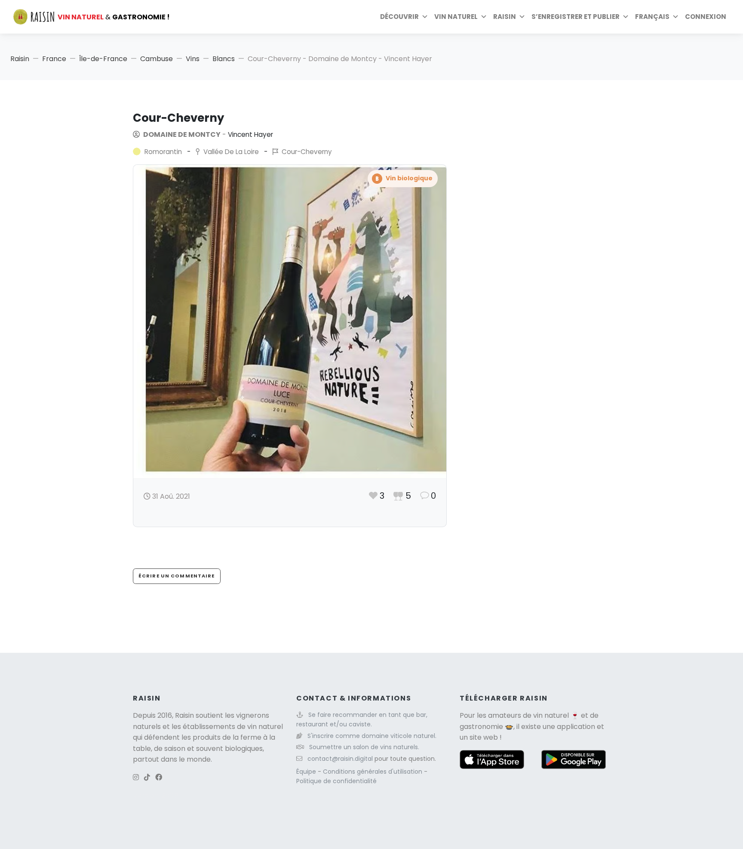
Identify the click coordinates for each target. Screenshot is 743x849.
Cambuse (156, 59)
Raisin (19, 59)
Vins (193, 59)
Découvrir (399, 16)
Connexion (705, 16)
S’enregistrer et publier (575, 16)
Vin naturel (456, 16)
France (54, 59)
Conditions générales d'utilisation (373, 771)
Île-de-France (103, 59)
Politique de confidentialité (336, 781)
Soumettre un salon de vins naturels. (364, 747)
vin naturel (551, 715)
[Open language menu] (675, 17)
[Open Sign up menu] (625, 17)
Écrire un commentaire (176, 575)
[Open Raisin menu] (522, 17)
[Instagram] (136, 777)
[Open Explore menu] (424, 17)
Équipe (307, 771)
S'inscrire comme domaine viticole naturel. (371, 736)
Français (652, 16)
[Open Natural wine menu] (483, 17)
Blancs (223, 59)
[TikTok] (147, 777)
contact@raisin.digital (340, 758)
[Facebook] (158, 777)
